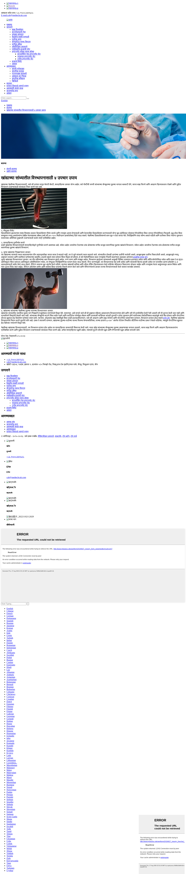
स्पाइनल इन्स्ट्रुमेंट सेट (26, 56)
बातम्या (9, 83)
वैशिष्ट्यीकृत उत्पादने (46, 436)
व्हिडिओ (15, 81)
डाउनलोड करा (12, 91)
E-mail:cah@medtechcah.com (14, 15)
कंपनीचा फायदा (18, 71)
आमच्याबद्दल (11, 66)
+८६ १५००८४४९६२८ (15, 359)
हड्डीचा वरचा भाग (140, 257)
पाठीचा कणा (16, 39)
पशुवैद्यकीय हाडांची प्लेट (21, 49)
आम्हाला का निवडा (19, 76)
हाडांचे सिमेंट (17, 61)
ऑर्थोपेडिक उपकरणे (19, 46)
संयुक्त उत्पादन (17, 34)
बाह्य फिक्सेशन (17, 29)
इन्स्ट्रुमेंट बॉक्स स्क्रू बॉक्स (23, 51)
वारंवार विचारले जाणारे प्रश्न (17, 86)
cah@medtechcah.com (16, 362)
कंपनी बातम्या (12, 169)
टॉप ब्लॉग (65, 436)
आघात (14, 64)
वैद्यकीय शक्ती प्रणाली (20, 37)
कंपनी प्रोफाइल (18, 68)
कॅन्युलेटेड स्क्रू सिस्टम (21, 42)
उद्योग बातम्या (12, 171)
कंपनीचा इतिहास (18, 78)
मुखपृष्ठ (9, 24)
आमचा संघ (11, 422)
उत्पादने (9, 27)
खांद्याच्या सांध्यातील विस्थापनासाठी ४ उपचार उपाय (26, 110)
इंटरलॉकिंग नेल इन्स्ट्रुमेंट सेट (29, 54)
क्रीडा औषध (17, 44)
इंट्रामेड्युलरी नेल (19, 32)
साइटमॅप (58, 436)
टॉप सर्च (74, 436)
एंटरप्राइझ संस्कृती (19, 73)
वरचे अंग (166, 318)
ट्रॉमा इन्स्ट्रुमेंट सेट (25, 59)
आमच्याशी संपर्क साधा (15, 88)
